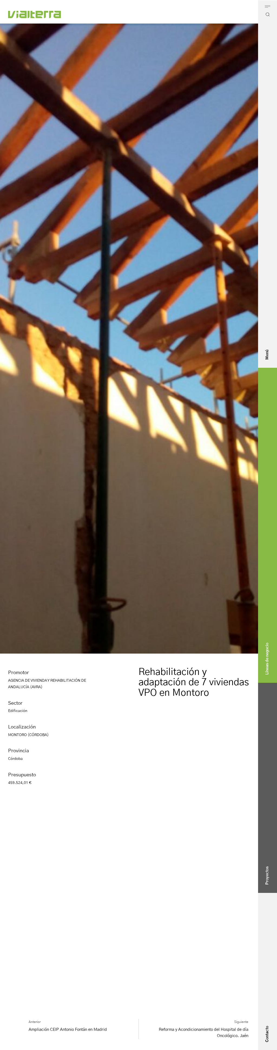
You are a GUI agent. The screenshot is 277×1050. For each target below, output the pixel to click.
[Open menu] (267, 6)
